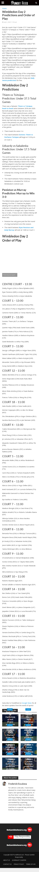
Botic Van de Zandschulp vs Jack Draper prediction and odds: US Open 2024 (10, 722)
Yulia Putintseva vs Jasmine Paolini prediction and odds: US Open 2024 (28, 736)
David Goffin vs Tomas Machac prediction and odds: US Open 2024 (10, 736)
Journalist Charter (19, 860)
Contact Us (7, 864)
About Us (6, 860)
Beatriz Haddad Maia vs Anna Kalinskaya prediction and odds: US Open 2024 (28, 722)
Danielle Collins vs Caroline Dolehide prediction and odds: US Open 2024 (28, 765)
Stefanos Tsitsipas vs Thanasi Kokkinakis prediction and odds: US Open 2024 (10, 765)
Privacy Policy (19, 864)
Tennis (4, 8)
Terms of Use (31, 864)
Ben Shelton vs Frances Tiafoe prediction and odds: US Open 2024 (28, 750)
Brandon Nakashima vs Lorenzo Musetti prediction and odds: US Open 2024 (10, 750)
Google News (27, 703)
